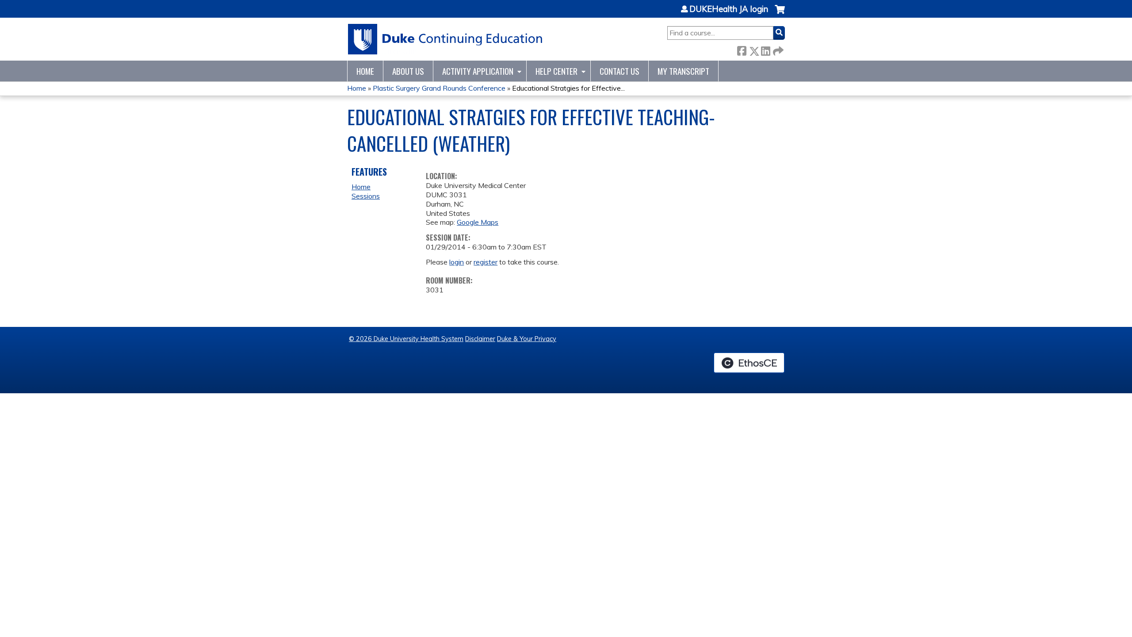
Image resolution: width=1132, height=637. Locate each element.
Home (365, 71)
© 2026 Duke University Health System (406, 339)
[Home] (445, 39)
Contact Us (619, 71)
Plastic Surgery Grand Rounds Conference (439, 88)
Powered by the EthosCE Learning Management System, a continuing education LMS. (749, 362)
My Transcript (683, 71)
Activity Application (477, 71)
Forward (777, 49)
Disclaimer (480, 339)
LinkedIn (765, 49)
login (456, 261)
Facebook (741, 49)
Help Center (556, 71)
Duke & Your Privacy (526, 339)
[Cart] (780, 14)
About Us (408, 71)
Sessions (366, 196)
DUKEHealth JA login (728, 9)
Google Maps (477, 222)
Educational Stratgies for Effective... (568, 88)
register (485, 261)
